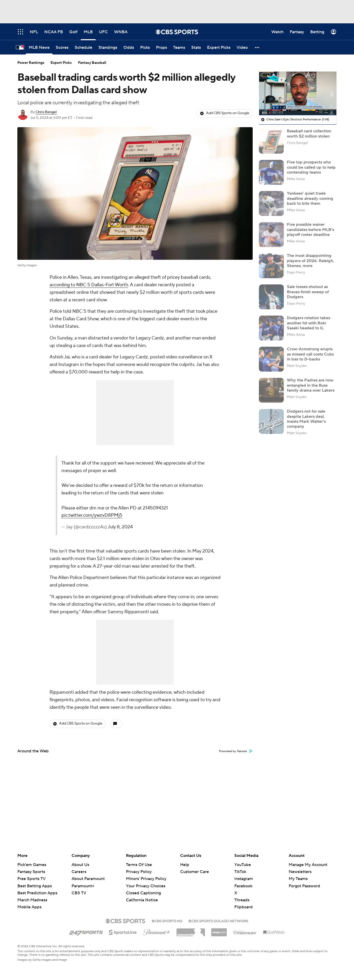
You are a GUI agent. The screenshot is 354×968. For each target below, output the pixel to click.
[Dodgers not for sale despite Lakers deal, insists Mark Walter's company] (271, 421)
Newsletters (300, 871)
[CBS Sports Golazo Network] (218, 920)
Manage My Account (308, 864)
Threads (241, 900)
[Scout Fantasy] (245, 932)
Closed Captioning (143, 888)
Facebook (243, 886)
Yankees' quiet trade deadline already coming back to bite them (310, 198)
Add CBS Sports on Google (227, 113)
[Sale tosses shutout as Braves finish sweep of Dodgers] (271, 296)
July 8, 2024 (120, 527)
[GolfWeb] (274, 932)
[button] (257, 47)
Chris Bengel (46, 112)
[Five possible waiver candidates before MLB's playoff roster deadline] (271, 234)
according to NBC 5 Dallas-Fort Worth (88, 285)
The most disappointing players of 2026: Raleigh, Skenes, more (310, 260)
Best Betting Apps (34, 886)
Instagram (243, 878)
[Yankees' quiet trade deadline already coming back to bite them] (271, 203)
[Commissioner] (190, 930)
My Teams (298, 878)
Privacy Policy (139, 871)
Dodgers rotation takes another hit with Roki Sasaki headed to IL (308, 322)
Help (184, 864)
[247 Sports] (86, 931)
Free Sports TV (31, 878)
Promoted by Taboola (233, 751)
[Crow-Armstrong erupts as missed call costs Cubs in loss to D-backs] (271, 359)
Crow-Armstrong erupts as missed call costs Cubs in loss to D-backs (310, 354)
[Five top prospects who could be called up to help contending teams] (271, 172)
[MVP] (219, 930)
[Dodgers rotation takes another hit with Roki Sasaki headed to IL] (271, 328)
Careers (79, 871)
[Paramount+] (156, 931)
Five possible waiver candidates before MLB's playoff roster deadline (310, 229)
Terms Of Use (139, 864)
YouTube (242, 864)
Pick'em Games (31, 864)
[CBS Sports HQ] (167, 920)
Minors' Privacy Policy (146, 878)
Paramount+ (83, 886)
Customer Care (194, 871)
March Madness (32, 900)
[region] (297, 93)
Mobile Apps (29, 907)
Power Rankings (30, 62)
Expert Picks (61, 62)
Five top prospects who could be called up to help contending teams (311, 167)
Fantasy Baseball (92, 62)
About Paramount (88, 878)
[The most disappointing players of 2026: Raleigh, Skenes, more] (271, 265)
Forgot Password (304, 886)
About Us (80, 864)
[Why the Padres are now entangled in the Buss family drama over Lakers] (271, 390)
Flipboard (243, 907)
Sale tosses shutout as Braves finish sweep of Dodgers (308, 291)
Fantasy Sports (31, 871)
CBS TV (79, 893)
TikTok (240, 871)
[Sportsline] (123, 931)
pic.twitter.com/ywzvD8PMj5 (91, 515)
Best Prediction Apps (37, 893)
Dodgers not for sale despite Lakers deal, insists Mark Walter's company (306, 419)
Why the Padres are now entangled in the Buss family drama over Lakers (310, 385)
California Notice (142, 895)
